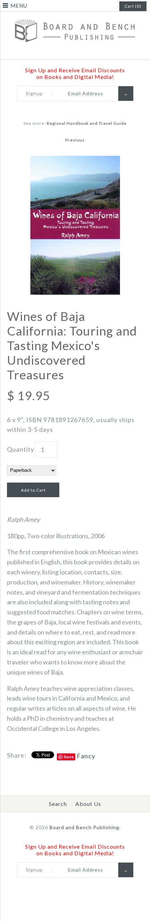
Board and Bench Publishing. (85, 827)
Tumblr (98, 51)
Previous (75, 140)
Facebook (52, 51)
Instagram (88, 51)
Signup (34, 93)
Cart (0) (133, 6)
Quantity (20, 449)
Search (58, 803)
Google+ (79, 51)
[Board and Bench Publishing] (75, 17)
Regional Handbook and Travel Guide (87, 123)
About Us (88, 803)
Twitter (61, 51)
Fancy (86, 756)
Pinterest (70, 51)
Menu (18, 5)
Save (69, 756)
